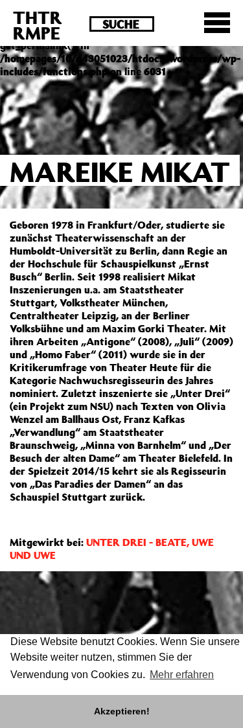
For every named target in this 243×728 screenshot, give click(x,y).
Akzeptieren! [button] (122, 711)
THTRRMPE (37, 25)
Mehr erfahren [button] (182, 674)
